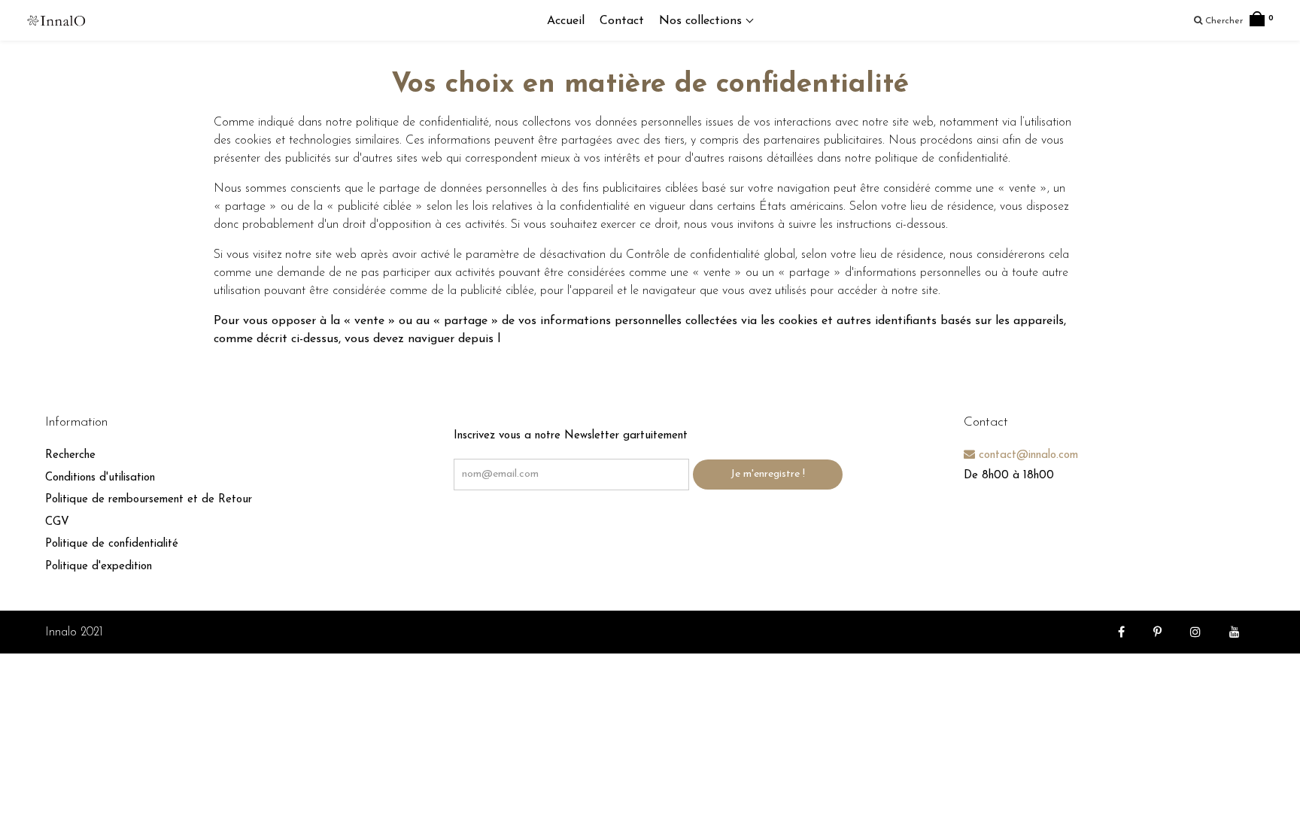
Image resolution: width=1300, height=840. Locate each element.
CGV (57, 522)
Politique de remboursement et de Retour (148, 499)
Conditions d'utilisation (100, 478)
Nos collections (702, 21)
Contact (622, 21)
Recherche (70, 455)
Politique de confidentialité (111, 544)
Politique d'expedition (98, 566)
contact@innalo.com (1026, 455)
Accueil (566, 21)
